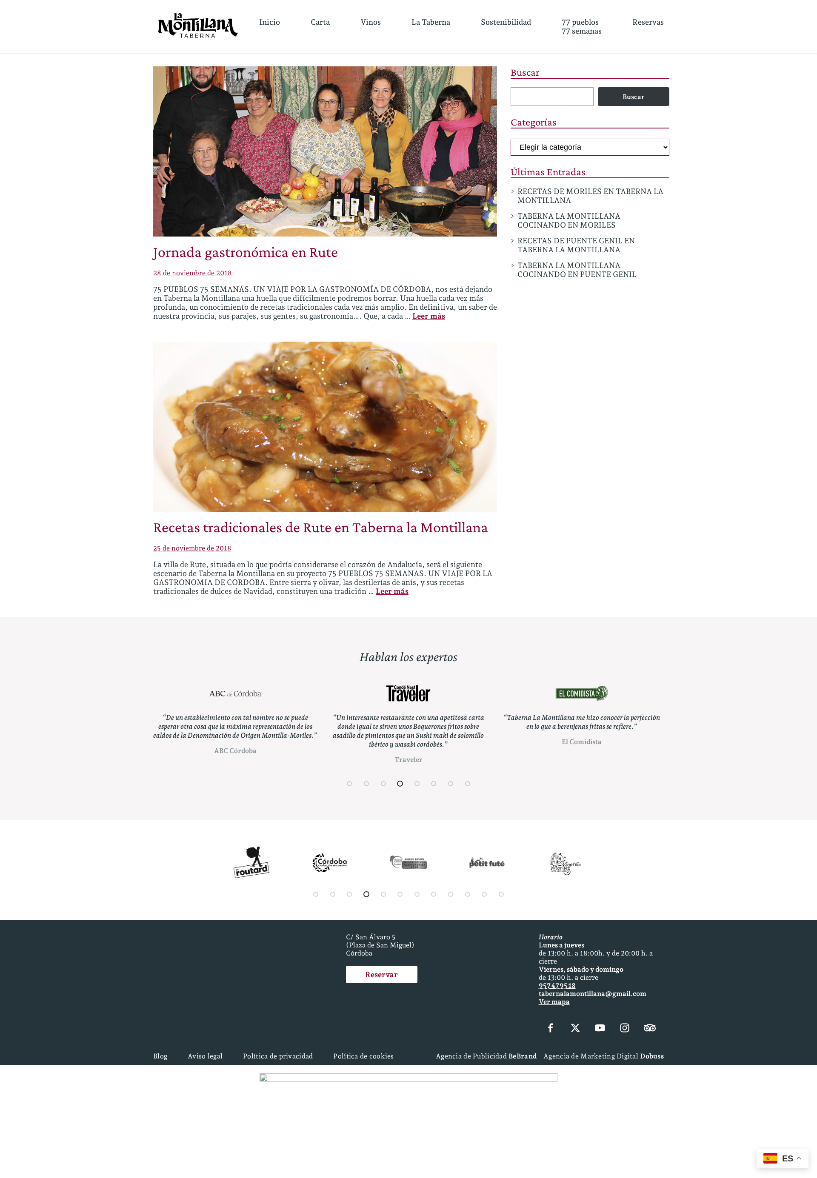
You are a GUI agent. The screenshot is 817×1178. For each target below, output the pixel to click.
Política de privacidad (278, 1056)
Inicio (269, 21)
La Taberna (430, 21)
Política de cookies (363, 1056)
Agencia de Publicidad (486, 1056)
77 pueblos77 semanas (582, 26)
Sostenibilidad (506, 21)
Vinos (370, 21)
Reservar (381, 974)
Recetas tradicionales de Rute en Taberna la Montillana (320, 527)
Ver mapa (554, 1002)
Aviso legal (205, 1056)
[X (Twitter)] (575, 1028)
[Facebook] (551, 1028)
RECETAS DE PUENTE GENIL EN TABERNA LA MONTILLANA (576, 245)
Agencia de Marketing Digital (603, 1056)
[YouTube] (600, 1028)
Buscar (525, 72)
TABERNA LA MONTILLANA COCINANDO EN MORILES (568, 220)
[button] (349, 783)
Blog (160, 1056)
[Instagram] (625, 1028)
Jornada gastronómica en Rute (245, 251)
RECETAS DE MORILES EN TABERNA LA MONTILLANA (590, 196)
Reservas (648, 21)
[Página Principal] (198, 26)
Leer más (428, 315)
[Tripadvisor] (650, 1028)
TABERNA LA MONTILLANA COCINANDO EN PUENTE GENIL (577, 270)
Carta (320, 21)
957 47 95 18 (557, 985)
